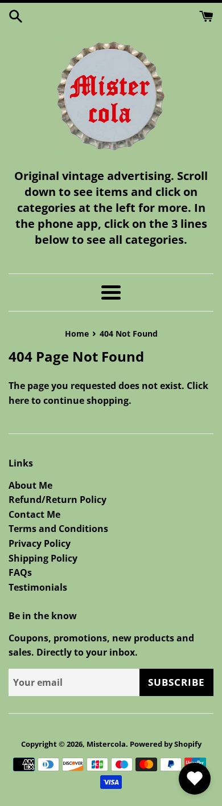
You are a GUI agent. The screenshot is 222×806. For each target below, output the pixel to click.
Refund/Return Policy (57, 499)
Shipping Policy (43, 558)
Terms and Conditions (58, 528)
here (19, 400)
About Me (30, 485)
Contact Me (34, 514)
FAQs (20, 572)
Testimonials (38, 587)
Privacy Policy (40, 543)
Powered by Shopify (166, 744)
